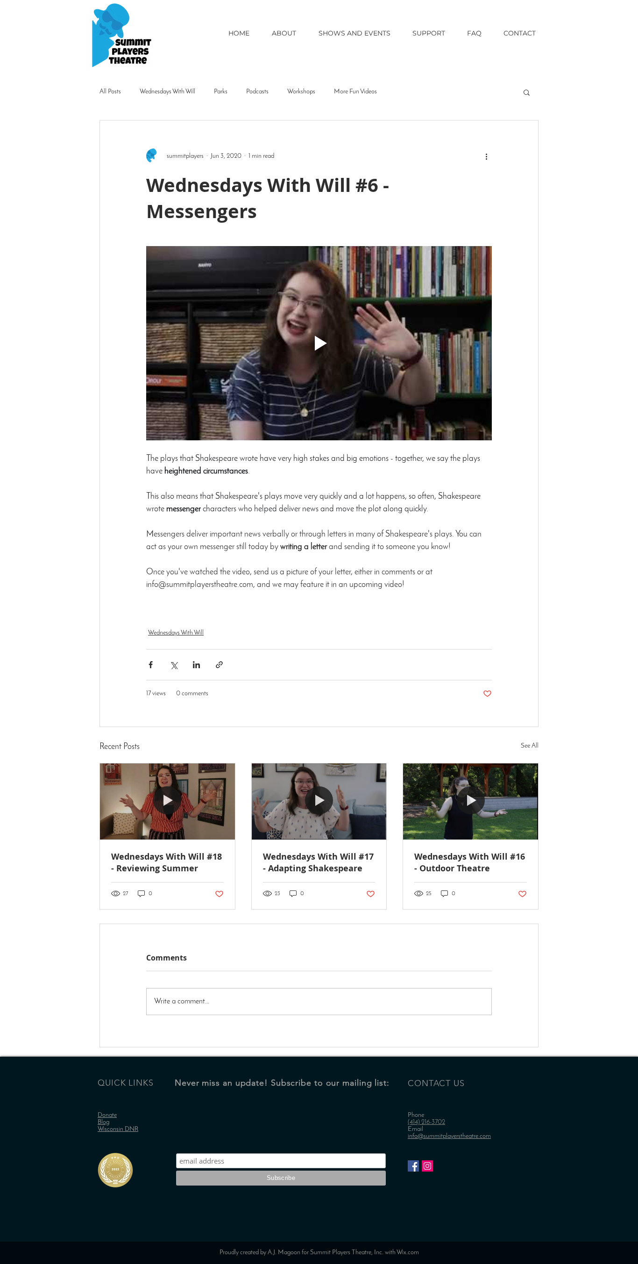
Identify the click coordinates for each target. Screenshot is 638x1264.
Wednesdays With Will (167, 91)
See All (530, 745)
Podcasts (257, 91)
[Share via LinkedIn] (196, 664)
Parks (220, 91)
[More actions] (486, 156)
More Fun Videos (355, 91)
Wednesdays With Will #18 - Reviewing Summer (166, 862)
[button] (526, 92)
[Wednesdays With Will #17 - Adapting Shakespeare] (319, 801)
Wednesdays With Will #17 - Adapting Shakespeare (318, 862)
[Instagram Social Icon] (427, 1166)
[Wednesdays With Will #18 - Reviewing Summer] (167, 801)
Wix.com (408, 1252)
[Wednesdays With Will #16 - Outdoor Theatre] (470, 801)
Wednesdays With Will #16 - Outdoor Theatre (469, 862)
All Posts (110, 91)
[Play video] (319, 343)
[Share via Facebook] (150, 664)
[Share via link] (219, 664)
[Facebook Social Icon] (413, 1166)
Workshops (301, 91)
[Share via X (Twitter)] (173, 664)
